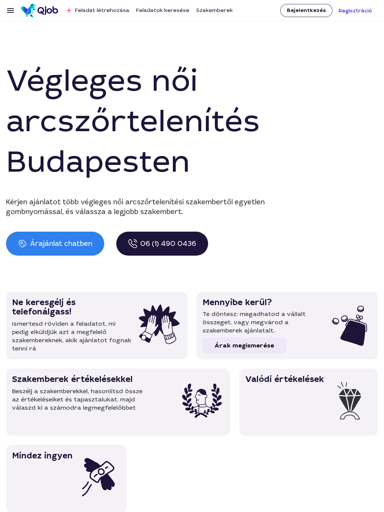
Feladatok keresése (162, 10)
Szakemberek (214, 10)
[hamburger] (10, 10)
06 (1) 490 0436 (168, 243)
